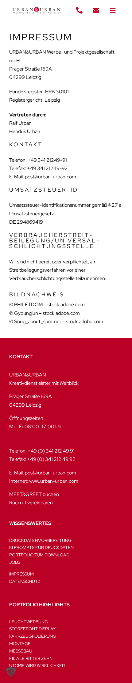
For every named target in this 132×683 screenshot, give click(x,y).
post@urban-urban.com (50, 473)
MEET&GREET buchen (34, 494)
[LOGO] (36, 5)
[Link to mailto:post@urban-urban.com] (96, 10)
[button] (11, 672)
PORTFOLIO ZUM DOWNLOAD (39, 555)
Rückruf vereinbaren (31, 502)
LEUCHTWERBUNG (28, 621)
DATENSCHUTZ (24, 581)
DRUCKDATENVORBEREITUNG (40, 540)
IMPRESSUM (21, 574)
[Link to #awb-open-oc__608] (112, 10)
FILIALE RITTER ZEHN (30, 658)
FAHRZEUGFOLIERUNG (32, 636)
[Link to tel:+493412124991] (79, 10)
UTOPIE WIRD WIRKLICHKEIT (37, 665)
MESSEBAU (20, 651)
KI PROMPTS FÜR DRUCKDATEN (41, 547)
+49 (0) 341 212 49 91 (51, 451)
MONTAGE (20, 643)
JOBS (14, 562)
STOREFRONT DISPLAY (32, 629)
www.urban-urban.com (53, 481)
